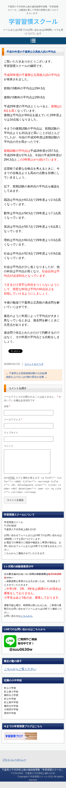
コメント (8, 445)
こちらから (27, 616)
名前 (7, 406)
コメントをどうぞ (33, 364)
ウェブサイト (11, 432)
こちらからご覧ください (20, 669)
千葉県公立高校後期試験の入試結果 (26, 373)
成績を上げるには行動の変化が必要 (26, 377)
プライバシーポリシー (14, 759)
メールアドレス (13, 419)
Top (57, 779)
